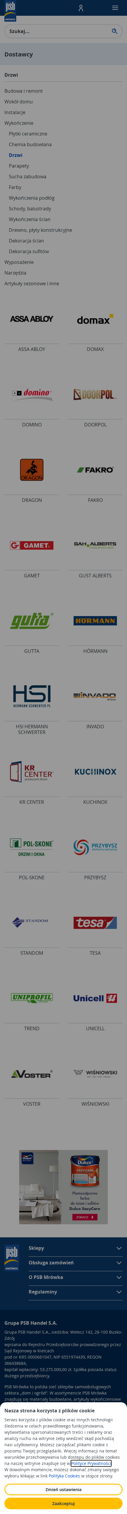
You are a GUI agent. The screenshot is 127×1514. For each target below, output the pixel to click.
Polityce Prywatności (91, 1463)
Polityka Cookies (64, 1476)
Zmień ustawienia (63, 1489)
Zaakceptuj (63, 1503)
